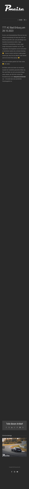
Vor (24, 20)
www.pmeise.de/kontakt (20, 76)
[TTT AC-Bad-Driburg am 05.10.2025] (14, 447)
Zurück (20, 20)
